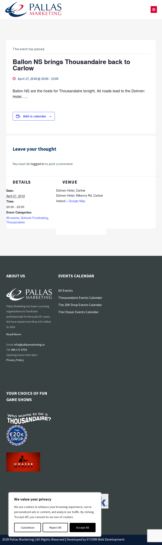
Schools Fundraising (34, 218)
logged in (37, 164)
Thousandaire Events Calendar (80, 297)
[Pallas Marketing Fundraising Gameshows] (33, 9)
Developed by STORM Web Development (96, 539)
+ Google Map (75, 201)
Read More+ (14, 334)
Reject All (55, 527)
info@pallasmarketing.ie (29, 344)
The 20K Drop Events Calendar (80, 305)
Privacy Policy (15, 360)
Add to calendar (34, 116)
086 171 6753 (19, 350)
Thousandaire (15, 222)
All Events (65, 290)
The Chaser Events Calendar (78, 312)
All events (12, 218)
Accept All (82, 527)
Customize (27, 527)
